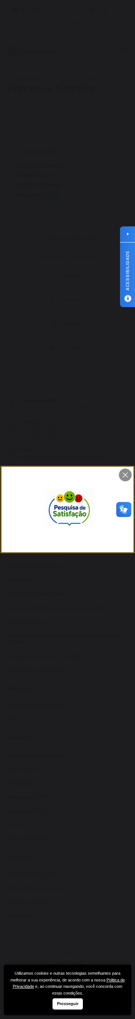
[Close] (125, 475)
